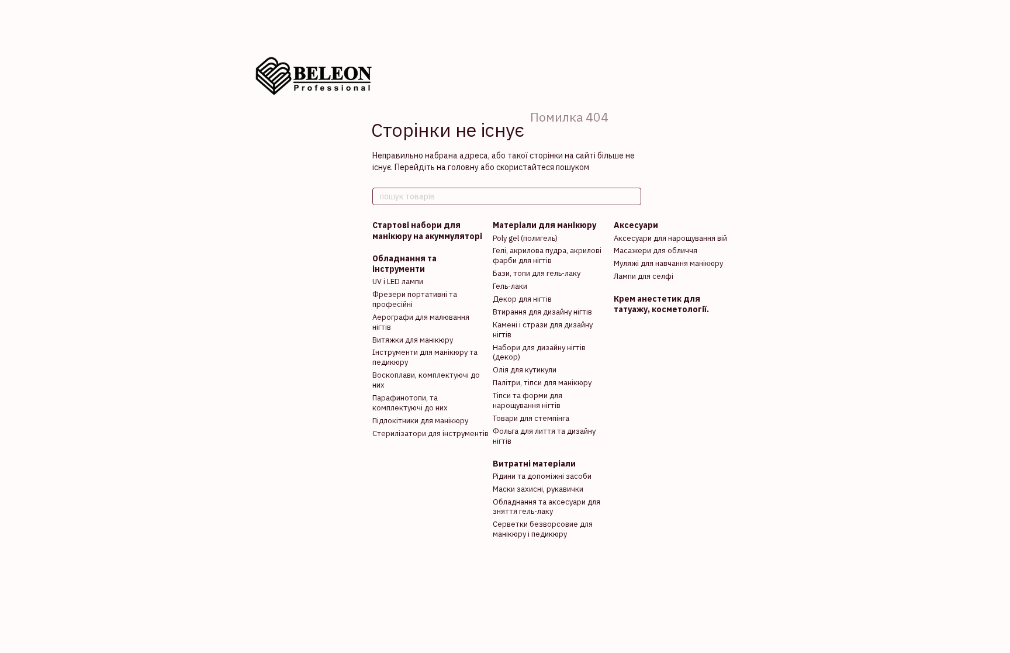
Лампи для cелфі (643, 276)
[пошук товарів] (631, 196)
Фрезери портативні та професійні (414, 299)
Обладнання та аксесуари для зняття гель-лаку (546, 507)
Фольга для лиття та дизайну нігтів (544, 436)
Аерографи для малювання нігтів (420, 322)
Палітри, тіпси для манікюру (542, 383)
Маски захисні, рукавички (538, 489)
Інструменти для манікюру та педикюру (425, 357)
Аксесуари (636, 225)
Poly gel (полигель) (525, 238)
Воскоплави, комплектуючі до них (426, 380)
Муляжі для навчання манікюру (668, 263)
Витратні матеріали (534, 463)
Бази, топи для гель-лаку (536, 273)
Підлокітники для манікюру (420, 421)
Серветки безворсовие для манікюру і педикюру (543, 529)
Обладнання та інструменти (404, 263)
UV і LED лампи (397, 281)
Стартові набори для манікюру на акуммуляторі (427, 230)
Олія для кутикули (524, 370)
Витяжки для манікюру (412, 340)
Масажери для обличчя (655, 250)
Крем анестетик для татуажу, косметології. (661, 304)
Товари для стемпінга (531, 418)
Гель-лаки (510, 286)
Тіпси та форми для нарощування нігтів (527, 400)
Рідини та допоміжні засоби (542, 476)
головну (463, 167)
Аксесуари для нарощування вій (670, 238)
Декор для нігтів (522, 299)
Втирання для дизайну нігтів (542, 312)
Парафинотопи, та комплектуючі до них (410, 403)
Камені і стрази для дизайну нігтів (543, 330)
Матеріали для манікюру (544, 225)
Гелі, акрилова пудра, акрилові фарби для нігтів (547, 255)
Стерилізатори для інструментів (430, 433)
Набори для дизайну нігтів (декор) (539, 352)
